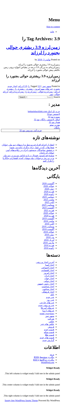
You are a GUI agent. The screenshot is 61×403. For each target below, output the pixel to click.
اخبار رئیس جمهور (45, 284)
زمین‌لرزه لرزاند (16, 91)
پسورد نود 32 (54, 117)
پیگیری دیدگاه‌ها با (43, 360)
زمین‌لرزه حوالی (45, 91)
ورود (52, 354)
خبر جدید (50, 297)
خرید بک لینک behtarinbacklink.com (44, 111)
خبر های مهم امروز (44, 89)
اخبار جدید (12, 86)
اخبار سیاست (48, 286)
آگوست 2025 (48, 207)
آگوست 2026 (48, 183)
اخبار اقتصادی (47, 270)
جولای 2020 (48, 213)
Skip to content (53, 27)
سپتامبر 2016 (48, 226)
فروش (51, 327)
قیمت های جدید (47, 337)
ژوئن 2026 (49, 189)
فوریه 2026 (49, 191)
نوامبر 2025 (49, 199)
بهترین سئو (55, 125)
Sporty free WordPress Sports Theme (21, 400)
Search (57, 97)
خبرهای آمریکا (47, 308)
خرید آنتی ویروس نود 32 (30, 130)
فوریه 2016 (49, 245)
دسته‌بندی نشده (47, 313)
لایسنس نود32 (53, 114)
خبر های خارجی (46, 302)
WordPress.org (47, 362)
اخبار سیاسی (48, 289)
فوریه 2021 (49, 210)
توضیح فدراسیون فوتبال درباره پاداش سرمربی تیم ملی (28, 155)
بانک (52, 294)
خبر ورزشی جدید (46, 305)
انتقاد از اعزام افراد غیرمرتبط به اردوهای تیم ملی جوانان (28, 145)
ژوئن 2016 (49, 234)
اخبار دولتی (49, 281)
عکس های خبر (47, 324)
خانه (52, 31)
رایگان (57, 127)
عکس (51, 321)
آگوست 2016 (48, 229)
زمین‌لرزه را (31, 91)
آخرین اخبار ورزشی (41, 5)
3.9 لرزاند (22, 86)
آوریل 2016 (49, 240)
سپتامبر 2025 (48, 205)
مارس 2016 (48, 242)
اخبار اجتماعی (47, 267)
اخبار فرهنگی (48, 292)
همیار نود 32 (54, 122)
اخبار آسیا (49, 265)
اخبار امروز (49, 273)
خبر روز (50, 300)
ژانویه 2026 (49, 194)
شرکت (51, 319)
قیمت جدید (49, 329)
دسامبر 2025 (48, 197)
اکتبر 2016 (49, 224)
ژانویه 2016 (49, 248)
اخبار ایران (49, 275)
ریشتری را (20, 89)
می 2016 (50, 237)
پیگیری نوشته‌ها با (44, 357)
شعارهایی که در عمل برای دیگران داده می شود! (32, 147)
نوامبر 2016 (49, 221)
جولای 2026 (48, 186)
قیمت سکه (49, 332)
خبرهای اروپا (48, 310)
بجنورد (57, 89)
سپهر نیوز (46, 86)
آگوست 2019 (48, 218)
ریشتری (30, 89)
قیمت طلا (49, 335)
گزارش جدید (48, 340)
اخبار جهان (49, 278)
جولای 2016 (48, 232)
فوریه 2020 (49, 216)
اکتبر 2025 (49, 202)
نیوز (51, 94)
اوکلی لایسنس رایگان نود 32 (47, 119)
